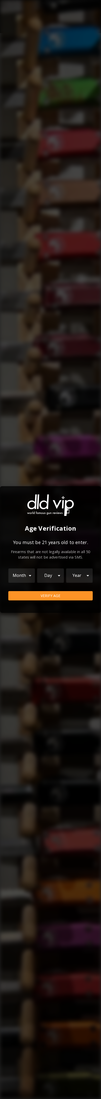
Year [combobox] (77, 575)
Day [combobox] (48, 575)
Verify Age (50, 595)
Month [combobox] (19, 575)
